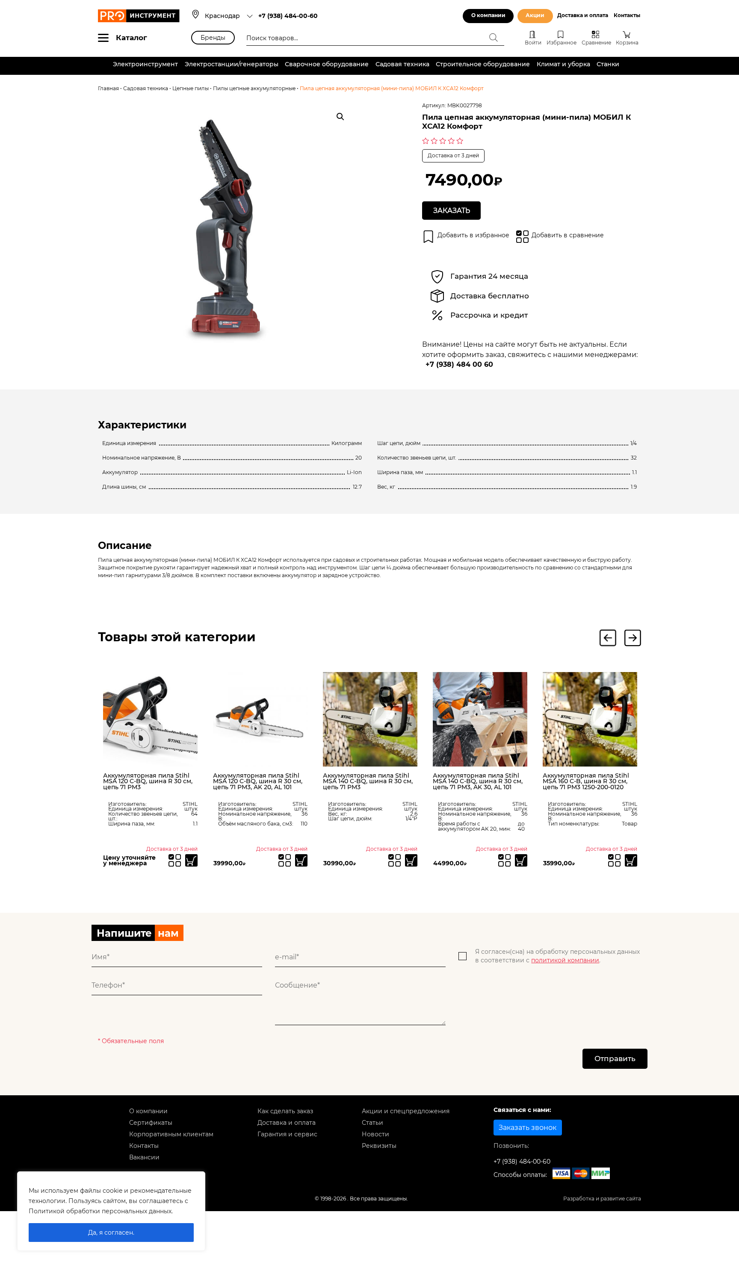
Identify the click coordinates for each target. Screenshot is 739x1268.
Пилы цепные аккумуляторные (254, 88)
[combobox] (229, 16)
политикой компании (565, 960)
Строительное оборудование (483, 64)
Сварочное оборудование (327, 64)
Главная (108, 88)
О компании (488, 15)
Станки (608, 64)
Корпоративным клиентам (171, 1134)
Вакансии (144, 1157)
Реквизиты (379, 1145)
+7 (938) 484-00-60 (288, 15)
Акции (535, 15)
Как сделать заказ (285, 1111)
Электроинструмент (145, 64)
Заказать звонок (527, 1128)
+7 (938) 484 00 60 (459, 364)
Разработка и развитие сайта (602, 1199)
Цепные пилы (190, 88)
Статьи (372, 1122)
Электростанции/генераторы (231, 64)
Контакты (627, 15)
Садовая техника (402, 64)
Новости (375, 1134)
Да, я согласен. (111, 1232)
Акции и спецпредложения (405, 1111)
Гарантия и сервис (287, 1134)
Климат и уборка (563, 64)
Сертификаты (150, 1122)
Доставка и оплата (582, 15)
